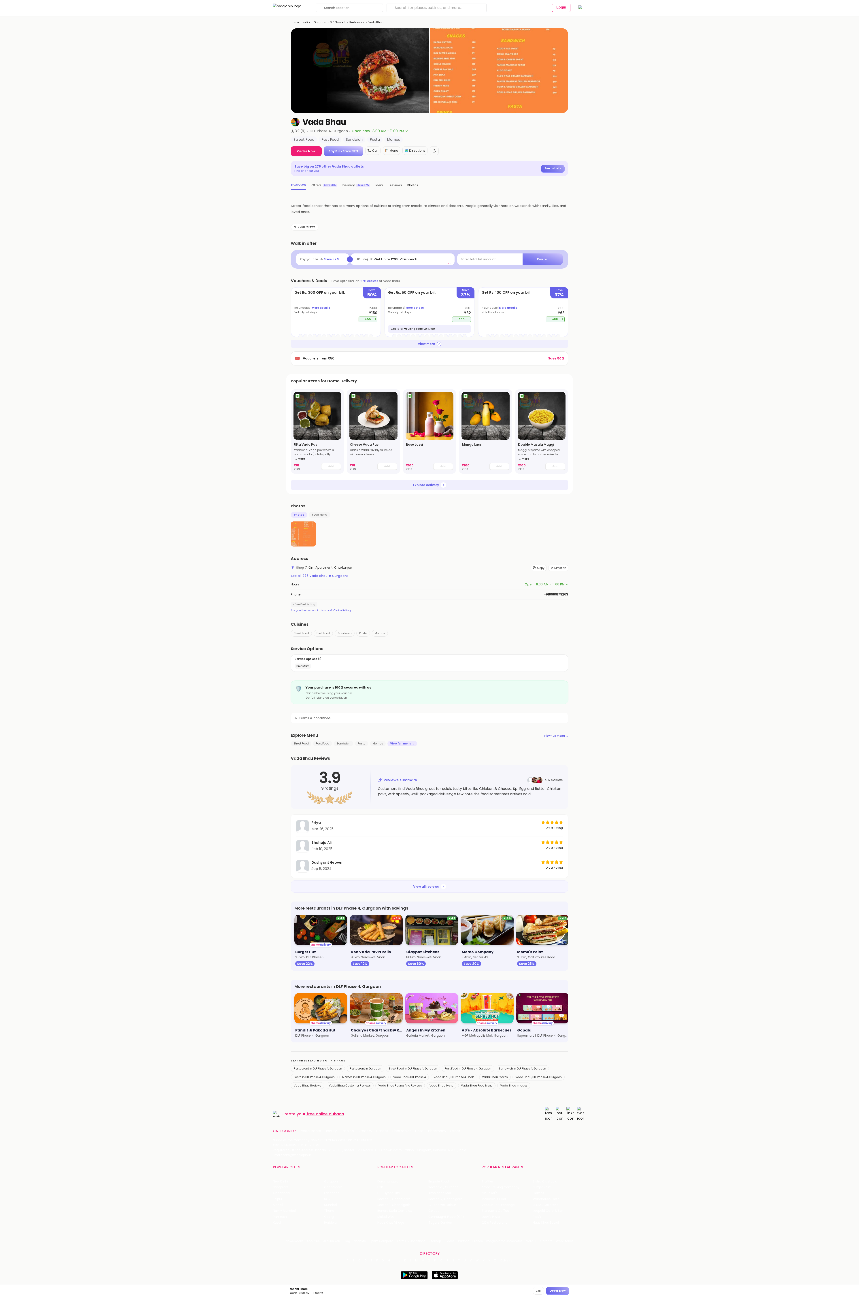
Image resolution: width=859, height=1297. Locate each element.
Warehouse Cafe (546, 1199)
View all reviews (426, 886)
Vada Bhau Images (513, 1085)
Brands (477, 1241)
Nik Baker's (490, 1193)
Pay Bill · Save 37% (343, 151)
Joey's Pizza (491, 1217)
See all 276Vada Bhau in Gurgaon (319, 576)
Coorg (329, 1217)
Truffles (488, 1181)
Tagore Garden (440, 1222)
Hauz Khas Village (390, 1222)
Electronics (401, 1131)
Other (455, 1131)
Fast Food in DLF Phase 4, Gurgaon (468, 1068)
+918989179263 (556, 594)
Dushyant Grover (327, 862)
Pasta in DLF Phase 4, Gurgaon (314, 1077)
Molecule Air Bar (494, 1199)
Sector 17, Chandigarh (445, 1199)
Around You (331, 1241)
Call (538, 1291)
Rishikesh (280, 1217)
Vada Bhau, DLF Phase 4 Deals (454, 1077)
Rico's (537, 1217)
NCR (327, 1199)
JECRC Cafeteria (546, 1205)
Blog (347, 1241)
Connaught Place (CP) (446, 1217)
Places (450, 1241)
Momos (380, 633)
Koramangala (387, 1181)
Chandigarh (333, 1187)
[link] (317, 431)
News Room (294, 1241)
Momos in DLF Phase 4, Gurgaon (364, 1077)
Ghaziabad (281, 1193)
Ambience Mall (439, 1193)
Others (506, 1261)
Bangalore (281, 1187)
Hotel (419, 1131)
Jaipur (277, 1199)
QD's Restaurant (494, 1222)
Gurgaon (320, 22)
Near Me (360, 1241)
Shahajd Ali (321, 842)
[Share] (434, 150)
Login (561, 7)
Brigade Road (438, 1181)
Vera (529, 1241)
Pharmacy (437, 1131)
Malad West (386, 1217)
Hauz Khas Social (546, 1222)
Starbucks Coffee (495, 1211)
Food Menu (319, 515)
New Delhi (280, 1181)
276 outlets (369, 281)
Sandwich (345, 633)
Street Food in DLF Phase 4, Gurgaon (413, 1068)
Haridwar (331, 1222)
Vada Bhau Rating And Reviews (400, 1085)
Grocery (364, 1131)
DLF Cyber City (388, 1193)
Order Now (306, 151)
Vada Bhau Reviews (307, 1085)
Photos (299, 515)
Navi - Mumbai (284, 1211)
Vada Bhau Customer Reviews (350, 1085)
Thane (329, 1211)
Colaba (434, 1211)
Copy (540, 568)
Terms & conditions (315, 718)
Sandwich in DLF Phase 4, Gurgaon (522, 1068)
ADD (370, 319)
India (306, 22)
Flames (538, 1193)
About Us (313, 1241)
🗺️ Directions (414, 150)
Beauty (331, 1131)
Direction (560, 568)
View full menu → (556, 736)
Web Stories (565, 1241)
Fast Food (323, 633)
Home (295, 22)
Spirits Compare (381, 1241)
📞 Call (372, 150)
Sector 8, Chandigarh (393, 1199)
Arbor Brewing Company (500, 1187)
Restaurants (310, 1131)
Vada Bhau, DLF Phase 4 (409, 1077)
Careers (546, 1241)
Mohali (278, 1205)
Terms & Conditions (411, 1241)
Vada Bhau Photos (495, 1077)
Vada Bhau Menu (441, 1085)
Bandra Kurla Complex (394, 1211)
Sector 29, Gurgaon (443, 1187)
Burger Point (542, 1187)
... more (300, 459)
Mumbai (330, 1205)
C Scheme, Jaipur (442, 1205)
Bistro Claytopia (545, 1181)
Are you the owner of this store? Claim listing (321, 610)
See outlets (552, 168)
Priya (316, 822)
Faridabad (332, 1193)
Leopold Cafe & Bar (548, 1211)
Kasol (277, 1222)
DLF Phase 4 (338, 22)
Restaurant (357, 22)
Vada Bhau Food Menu (477, 1085)
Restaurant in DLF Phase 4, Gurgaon (318, 1068)
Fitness (382, 1131)
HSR (380, 1187)
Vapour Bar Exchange (498, 1205)
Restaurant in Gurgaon (365, 1068)
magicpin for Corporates (504, 1241)
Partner (463, 1241)
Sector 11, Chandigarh (393, 1205)
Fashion (347, 1131)
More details (321, 308)
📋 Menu (391, 150)
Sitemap (435, 1241)
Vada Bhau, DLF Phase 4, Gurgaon (538, 1077)
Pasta (363, 633)
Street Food (301, 633)
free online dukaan (325, 1114)
